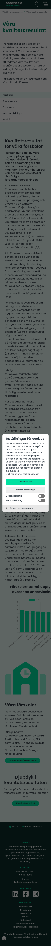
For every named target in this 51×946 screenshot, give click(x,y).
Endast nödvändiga (25, 490)
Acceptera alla (25, 481)
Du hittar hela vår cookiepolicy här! (22, 474)
